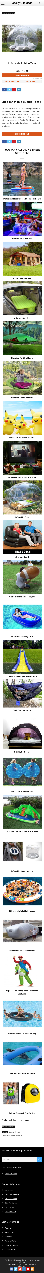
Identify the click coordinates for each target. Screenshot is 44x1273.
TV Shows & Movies (12, 1194)
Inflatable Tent (22, 517)
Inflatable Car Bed (22, 318)
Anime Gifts (9, 1190)
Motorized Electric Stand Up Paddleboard (22, 199)
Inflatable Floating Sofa (22, 636)
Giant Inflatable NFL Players (22, 597)
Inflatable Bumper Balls (22, 791)
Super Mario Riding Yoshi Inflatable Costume (22, 992)
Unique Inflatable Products (12, 1136)
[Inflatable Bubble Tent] (22, 38)
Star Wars (8, 1237)
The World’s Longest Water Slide (22, 676)
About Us (21, 1266)
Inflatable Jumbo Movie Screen (22, 477)
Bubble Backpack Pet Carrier (22, 1113)
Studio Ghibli (9, 1232)
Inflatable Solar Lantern (22, 871)
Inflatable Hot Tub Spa (22, 238)
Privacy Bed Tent (22, 752)
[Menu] (2, 3)
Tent (18, 1132)
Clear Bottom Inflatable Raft (22, 1073)
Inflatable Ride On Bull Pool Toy (22, 1033)
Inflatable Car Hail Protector (22, 951)
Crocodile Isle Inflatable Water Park (22, 831)
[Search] (40, 3)
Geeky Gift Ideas (11, 1174)
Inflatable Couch (22, 557)
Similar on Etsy (31, 81)
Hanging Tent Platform (22, 358)
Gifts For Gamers (11, 1199)
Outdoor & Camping (8, 13)
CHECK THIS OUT (28, 75)
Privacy (25, 1264)
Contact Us (32, 1264)
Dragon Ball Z (10, 1250)
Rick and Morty (10, 1241)
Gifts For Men (10, 1207)
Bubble (11, 1132)
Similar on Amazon (12, 81)
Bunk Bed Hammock (22, 710)
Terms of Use (16, 1264)
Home (9, 1264)
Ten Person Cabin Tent (22, 278)
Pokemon (8, 1228)
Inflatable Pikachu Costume (22, 437)
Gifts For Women (11, 1203)
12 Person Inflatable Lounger (22, 911)
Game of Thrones (11, 1245)
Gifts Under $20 (10, 1212)
